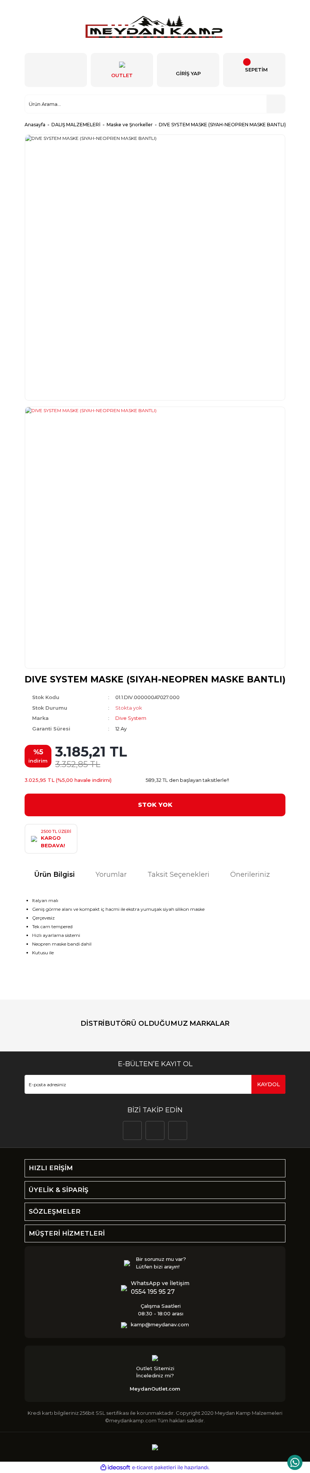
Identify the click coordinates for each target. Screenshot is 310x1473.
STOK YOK (155, 804)
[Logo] (155, 26)
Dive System (130, 718)
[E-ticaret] (154, 1467)
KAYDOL (268, 1084)
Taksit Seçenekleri (178, 874)
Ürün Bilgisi (54, 874)
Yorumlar (111, 874)
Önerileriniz (250, 874)
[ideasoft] (115, 1467)
